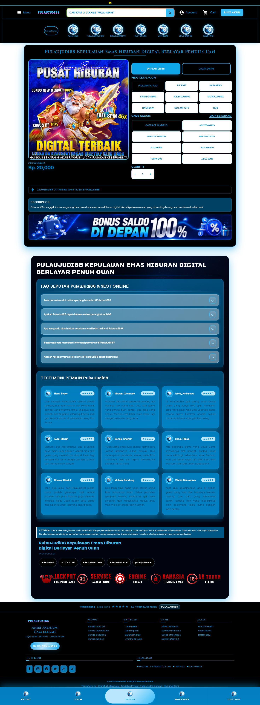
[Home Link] (48, 12)
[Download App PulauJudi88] (130, 227)
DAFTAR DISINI (156, 68)
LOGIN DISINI (206, 68)
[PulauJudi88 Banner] (78, 109)
